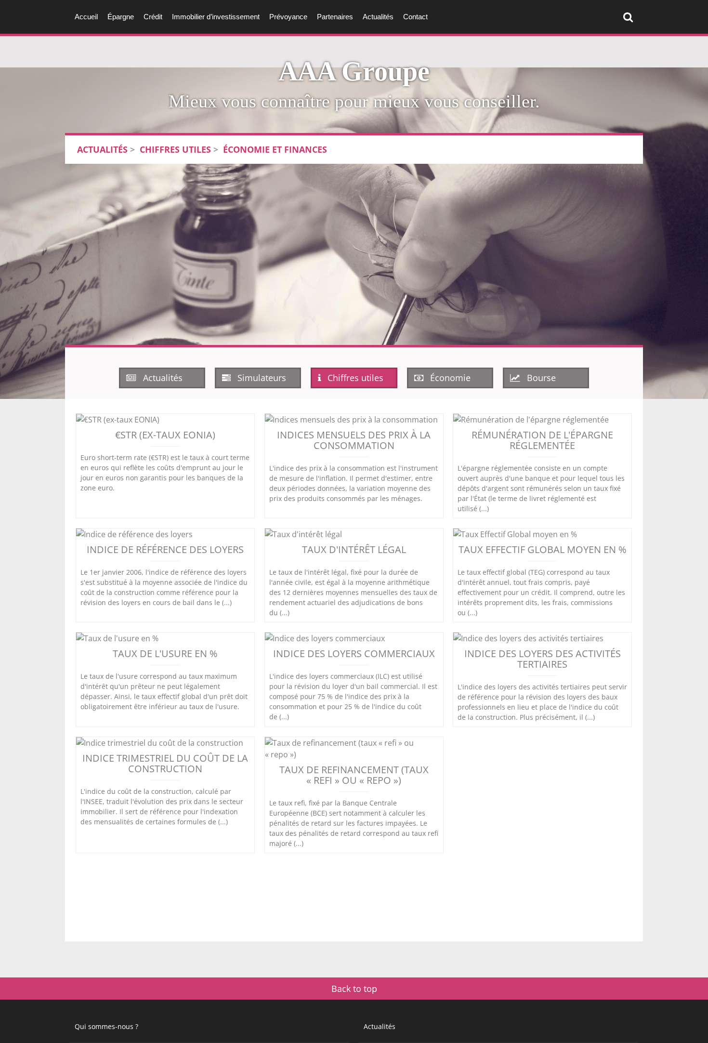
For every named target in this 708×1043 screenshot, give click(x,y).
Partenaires (335, 17)
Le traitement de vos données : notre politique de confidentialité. (112, 992)
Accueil (86, 17)
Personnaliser (248, 1018)
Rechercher (630, 17)
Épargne (120, 17)
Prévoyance (288, 17)
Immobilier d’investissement (216, 17)
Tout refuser (154, 1018)
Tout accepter (60, 1018)
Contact (415, 17)
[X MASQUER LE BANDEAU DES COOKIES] (299, 913)
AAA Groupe (354, 71)
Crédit (153, 17)
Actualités (378, 17)
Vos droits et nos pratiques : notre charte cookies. (89, 983)
